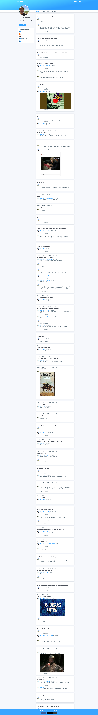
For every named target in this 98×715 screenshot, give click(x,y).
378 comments (54, 677)
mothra (47, 86)
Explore (48, 11)
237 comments (49, 181)
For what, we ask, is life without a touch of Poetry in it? (51, 529)
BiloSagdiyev (48, 18)
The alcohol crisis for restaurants (45, 509)
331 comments (49, 356)
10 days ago (48, 54)
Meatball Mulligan (49, 635)
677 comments (54, 61)
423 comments (54, 141)
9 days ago (53, 18)
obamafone (48, 681)
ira (46, 432)
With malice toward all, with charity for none (48, 425)
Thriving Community (42, 217)
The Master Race (41, 183)
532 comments (54, 255)
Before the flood (41, 404)
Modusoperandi (49, 259)
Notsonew (48, 511)
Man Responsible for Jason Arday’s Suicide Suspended (50, 17)
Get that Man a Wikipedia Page (44, 570)
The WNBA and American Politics (45, 63)
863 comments (54, 367)
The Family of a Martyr (42, 132)
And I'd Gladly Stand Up (43, 541)
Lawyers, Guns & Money (46, 15)
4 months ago (55, 259)
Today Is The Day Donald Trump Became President (49, 441)
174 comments (54, 345)
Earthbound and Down (50, 427)
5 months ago (48, 417)
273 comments (54, 36)
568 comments (54, 466)
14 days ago (48, 91)
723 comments (54, 694)
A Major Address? (41, 453)
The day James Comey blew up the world (47, 143)
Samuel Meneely (42, 18)
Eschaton (43, 83)
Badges (43, 11)
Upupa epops (48, 618)
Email (55, 712)
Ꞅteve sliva (48, 516)
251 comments (54, 555)
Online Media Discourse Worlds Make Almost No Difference (51, 228)
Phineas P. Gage (49, 630)
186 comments (49, 205)
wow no (47, 531)
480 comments (54, 15)
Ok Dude (39, 116)
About (55, 11)
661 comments (49, 295)
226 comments (49, 115)
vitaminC (48, 455)
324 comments (54, 568)
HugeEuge (48, 118)
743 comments (54, 244)
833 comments (54, 306)
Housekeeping (40, 336)
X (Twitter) (49, 712)
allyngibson (48, 269)
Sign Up (79, 1)
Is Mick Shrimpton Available (44, 596)
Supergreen (48, 316)
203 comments (49, 334)
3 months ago (48, 209)
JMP (47, 470)
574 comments (49, 495)
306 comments (49, 627)
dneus (47, 310)
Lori (47, 572)
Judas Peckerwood (49, 198)
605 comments (54, 424)
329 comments (54, 648)
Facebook (43, 712)
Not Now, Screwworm (42, 207)
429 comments (49, 194)
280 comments (54, 583)
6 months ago (52, 531)
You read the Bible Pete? (43, 369)
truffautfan (48, 65)
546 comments (54, 402)
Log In (76, 1)
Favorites (51, 11)
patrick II (48, 70)
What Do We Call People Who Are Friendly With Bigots (50, 84)
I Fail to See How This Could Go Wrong (46, 557)
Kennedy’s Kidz (41, 696)
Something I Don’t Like (42, 415)
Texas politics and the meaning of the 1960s (48, 308)
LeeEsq (47, 144)
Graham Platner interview (43, 246)
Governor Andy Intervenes (43, 347)
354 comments (49, 539)
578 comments (54, 451)
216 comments (49, 527)
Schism (39, 196)
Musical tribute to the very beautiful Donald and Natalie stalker (53, 52)
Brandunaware (49, 275)
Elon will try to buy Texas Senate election (47, 38)
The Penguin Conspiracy (50, 543)
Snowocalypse (40, 679)
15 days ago (48, 134)
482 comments (54, 226)
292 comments (49, 439)
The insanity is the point (43, 468)
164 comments (49, 216)
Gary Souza (48, 280)
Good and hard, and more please (45, 257)
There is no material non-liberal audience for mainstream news (53, 484)
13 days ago (53, 65)
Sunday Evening (41, 497)
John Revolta (48, 263)
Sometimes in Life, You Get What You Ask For (48, 706)
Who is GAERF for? (41, 650)
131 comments (49, 83)
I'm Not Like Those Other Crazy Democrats (47, 358)
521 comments (54, 413)
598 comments (54, 482)
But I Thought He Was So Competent (46, 297)
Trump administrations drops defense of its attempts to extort (53, 585)
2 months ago (52, 144)
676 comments (54, 507)
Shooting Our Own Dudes (43, 628)
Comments (38, 11)
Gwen (47, 320)
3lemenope (48, 230)
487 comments (54, 51)
